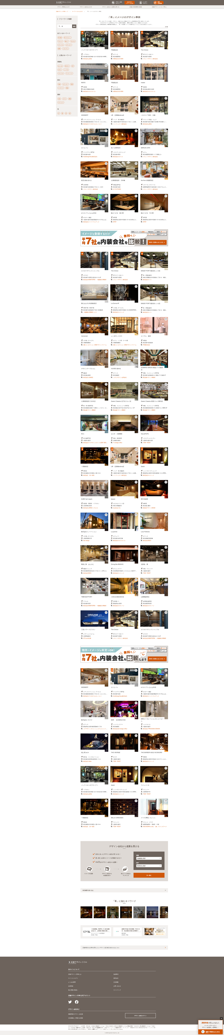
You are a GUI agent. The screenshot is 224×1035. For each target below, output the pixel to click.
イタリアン (65, 48)
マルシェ (60, 41)
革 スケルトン (67, 37)
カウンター (68, 45)
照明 (72, 84)
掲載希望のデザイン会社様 (129, 2)
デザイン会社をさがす (86, 7)
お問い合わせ (117, 986)
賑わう (66, 41)
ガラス (64, 98)
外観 (59, 84)
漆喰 (70, 98)
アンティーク (69, 73)
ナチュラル (60, 45)
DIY (73, 66)
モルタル (73, 41)
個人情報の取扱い (73, 990)
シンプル (66, 69)
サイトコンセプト (73, 978)
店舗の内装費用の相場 (136, 7)
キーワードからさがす (77, 11)
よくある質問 (72, 982)
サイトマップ (117, 990)
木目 (59, 98)
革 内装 (60, 37)
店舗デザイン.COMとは (74, 974)
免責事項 (115, 974)
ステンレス (60, 102)
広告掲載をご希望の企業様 (75, 1018)
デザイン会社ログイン (140, 1015)
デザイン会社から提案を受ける (110, 7)
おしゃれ (60, 66)
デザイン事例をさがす (63, 7)
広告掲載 (115, 982)
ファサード (60, 88)
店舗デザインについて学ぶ (159, 7)
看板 (67, 88)
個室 (59, 48)
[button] (166, 912)
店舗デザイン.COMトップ (62, 11)
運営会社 (115, 978)
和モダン (67, 66)
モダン (59, 69)
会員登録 (70, 986)
